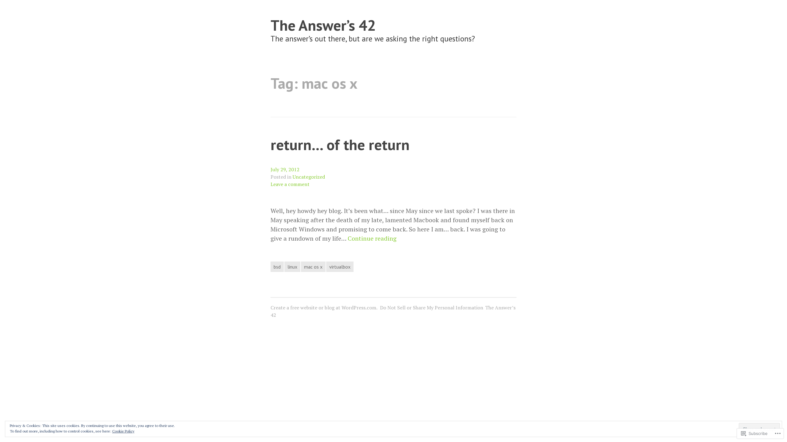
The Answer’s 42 (323, 25)
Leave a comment (290, 184)
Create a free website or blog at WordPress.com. (324, 307)
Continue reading (372, 238)
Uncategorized (309, 176)
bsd (277, 267)
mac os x (313, 267)
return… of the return (340, 144)
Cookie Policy (123, 431)
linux (292, 267)
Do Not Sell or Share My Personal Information (431, 307)
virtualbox (339, 267)
